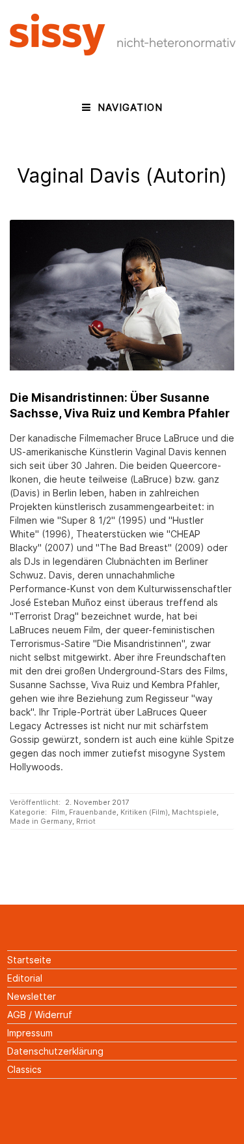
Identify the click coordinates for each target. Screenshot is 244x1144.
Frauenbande (92, 812)
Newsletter (31, 996)
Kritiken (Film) (144, 812)
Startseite (29, 959)
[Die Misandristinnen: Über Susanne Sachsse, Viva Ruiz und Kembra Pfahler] (122, 295)
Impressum (30, 1032)
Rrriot (86, 821)
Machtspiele (194, 812)
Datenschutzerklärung (55, 1051)
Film (58, 812)
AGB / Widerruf (39, 1014)
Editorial (24, 978)
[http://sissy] (122, 51)
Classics (24, 1069)
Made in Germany (41, 821)
